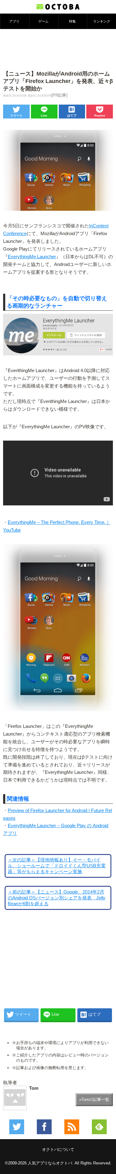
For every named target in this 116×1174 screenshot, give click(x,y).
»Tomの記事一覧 (94, 1099)
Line (44, 115)
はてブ (71, 115)
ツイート (16, 115)
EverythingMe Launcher (32, 256)
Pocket (99, 115)
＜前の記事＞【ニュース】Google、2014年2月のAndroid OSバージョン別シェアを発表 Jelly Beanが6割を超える (56, 898)
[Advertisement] (58, 49)
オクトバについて (58, 1149)
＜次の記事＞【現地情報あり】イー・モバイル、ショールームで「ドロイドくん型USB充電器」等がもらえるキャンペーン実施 (56, 865)
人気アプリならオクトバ (50, 1163)
